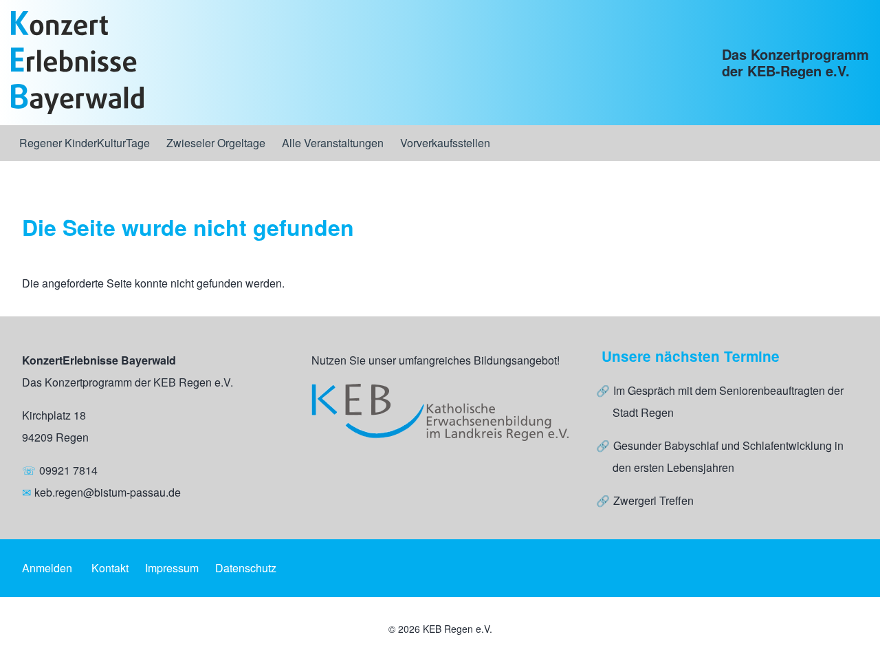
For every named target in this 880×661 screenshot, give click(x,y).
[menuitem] (84, 143)
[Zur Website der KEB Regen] (439, 412)
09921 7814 (68, 470)
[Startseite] (77, 62)
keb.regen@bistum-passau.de (107, 492)
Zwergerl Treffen (653, 500)
